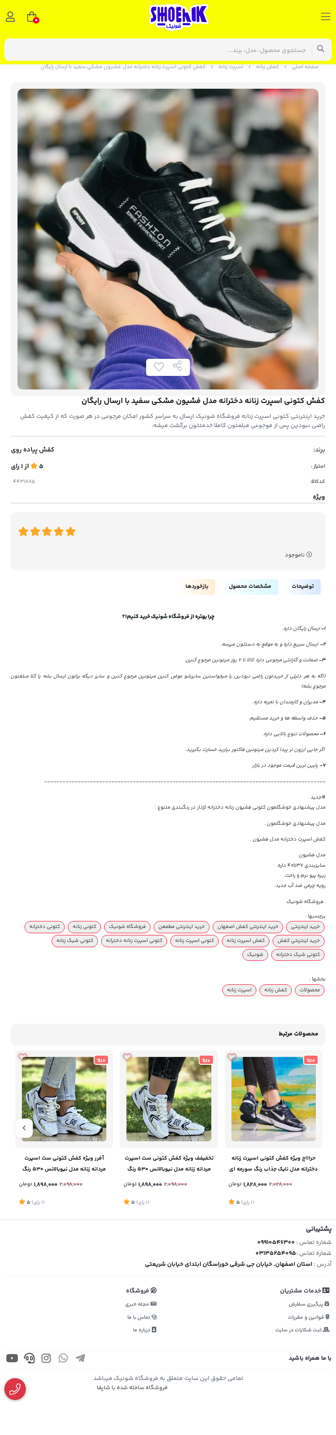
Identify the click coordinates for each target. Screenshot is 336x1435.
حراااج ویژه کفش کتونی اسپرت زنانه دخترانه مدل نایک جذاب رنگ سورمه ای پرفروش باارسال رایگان (273, 1164)
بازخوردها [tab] (197, 586)
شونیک (255, 955)
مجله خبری (137, 1304)
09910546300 (276, 1242)
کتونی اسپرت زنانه (194, 941)
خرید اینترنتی (305, 927)
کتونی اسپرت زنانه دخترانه (134, 941)
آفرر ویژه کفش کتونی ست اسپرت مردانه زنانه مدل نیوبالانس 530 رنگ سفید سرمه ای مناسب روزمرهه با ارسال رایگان (64, 1164)
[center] (321, 50)
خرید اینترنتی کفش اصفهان (247, 927)
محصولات (310, 990)
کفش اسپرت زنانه (246, 941)
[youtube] (12, 1360)
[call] (29, 1360)
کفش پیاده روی (32, 450)
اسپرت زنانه (230, 67)
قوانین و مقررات (307, 1317)
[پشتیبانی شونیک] (15, 1389)
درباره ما (142, 1330)
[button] (312, 1128)
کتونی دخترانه (44, 927)
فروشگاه (138, 1291)
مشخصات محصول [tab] (250, 586)
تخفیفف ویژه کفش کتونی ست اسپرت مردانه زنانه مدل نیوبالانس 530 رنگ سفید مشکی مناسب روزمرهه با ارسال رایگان (169, 1164)
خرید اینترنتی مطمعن (181, 927)
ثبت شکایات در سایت (299, 1330)
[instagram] (46, 1360)
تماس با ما (139, 1317)
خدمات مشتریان (301, 1291)
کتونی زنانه (84, 927)
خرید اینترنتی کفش (298, 941)
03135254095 (276, 1253)
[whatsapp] (63, 1360)
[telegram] (80, 1360)
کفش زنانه (267, 67)
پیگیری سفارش (307, 1304)
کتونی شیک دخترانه (298, 955)
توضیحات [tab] (303, 586)
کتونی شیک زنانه (74, 941)
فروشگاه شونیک (127, 927)
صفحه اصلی (305, 67)
